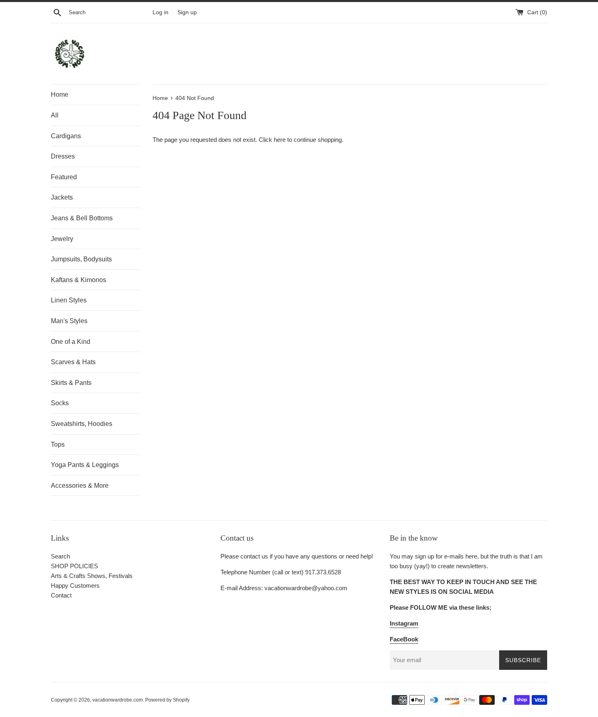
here (280, 139)
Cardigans (66, 136)
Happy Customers (75, 585)
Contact (61, 595)
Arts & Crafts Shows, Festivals (92, 575)
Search (60, 556)
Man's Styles (69, 320)
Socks (60, 403)
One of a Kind (70, 341)
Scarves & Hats (73, 361)
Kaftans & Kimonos (78, 279)
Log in (160, 12)
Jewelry (62, 238)
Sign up (187, 12)
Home (59, 94)
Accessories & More (80, 485)
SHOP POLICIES (74, 566)
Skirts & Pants (71, 382)
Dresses (63, 156)
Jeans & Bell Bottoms (82, 218)
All (55, 115)
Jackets (62, 197)
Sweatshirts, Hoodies (81, 423)
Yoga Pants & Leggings (85, 464)
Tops (58, 444)
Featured (64, 177)
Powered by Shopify (167, 700)
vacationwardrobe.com (117, 700)
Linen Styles (69, 300)
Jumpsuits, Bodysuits (81, 259)
